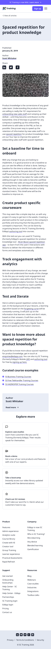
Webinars (31, 580)
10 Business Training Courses (18, 376)
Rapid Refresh (8, 561)
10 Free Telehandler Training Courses (21, 380)
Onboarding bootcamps (7, 581)
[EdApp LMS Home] (9, 8)
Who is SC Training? (36, 534)
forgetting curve (31, 308)
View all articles (10, 15)
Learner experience (11, 554)
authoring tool (15, 231)
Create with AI (8, 542)
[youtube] (21, 635)
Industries (32, 587)
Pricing (5, 608)
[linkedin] (17, 635)
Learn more (34, 2)
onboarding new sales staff (14, 114)
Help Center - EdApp (11, 593)
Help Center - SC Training (9, 588)
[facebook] (28, 635)
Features (6, 527)
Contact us (7, 612)
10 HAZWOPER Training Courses (19, 384)
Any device (32, 541)
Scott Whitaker (9, 58)
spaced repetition (14, 134)
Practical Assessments (12, 558)
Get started (7, 576)
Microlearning (33, 538)
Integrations (33, 591)
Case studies (33, 583)
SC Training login (9, 601)
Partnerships (8, 597)
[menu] (46, 8)
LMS (28, 359)
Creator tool (7, 546)
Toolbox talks (33, 595)
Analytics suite (8, 535)
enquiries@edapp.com (12, 356)
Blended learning (35, 545)
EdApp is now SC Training (34, 529)
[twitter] (25, 635)
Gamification (33, 549)
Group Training (9, 550)
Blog (29, 576)
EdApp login (7, 604)
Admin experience (10, 531)
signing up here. (19, 362)
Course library (8, 538)
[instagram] (32, 635)
